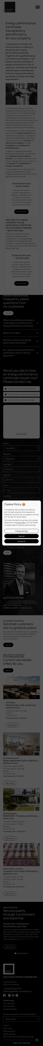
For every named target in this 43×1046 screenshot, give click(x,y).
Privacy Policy (20, 522)
